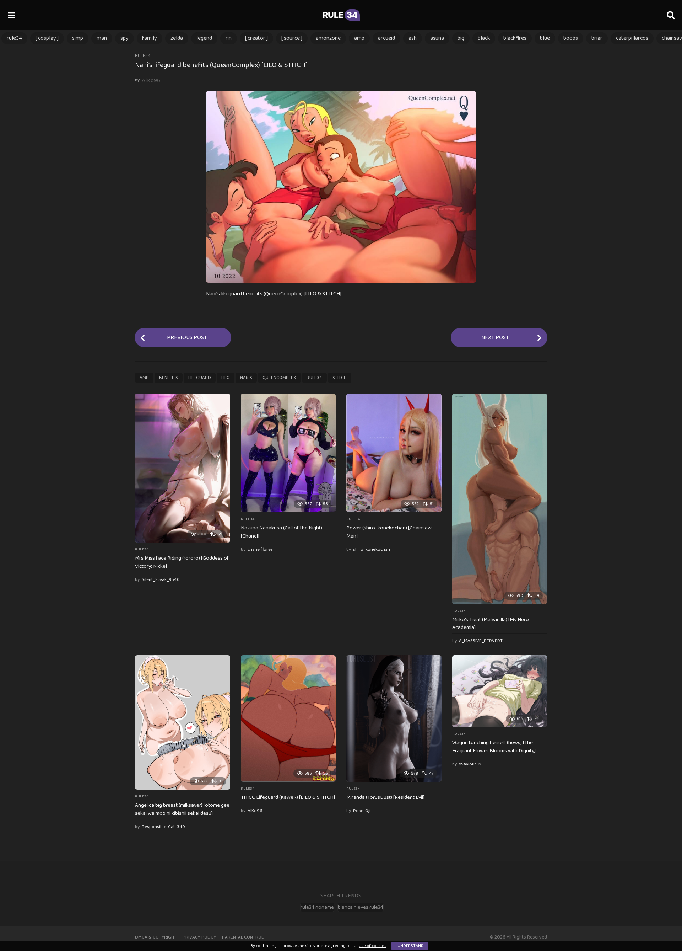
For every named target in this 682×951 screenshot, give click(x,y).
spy (124, 38)
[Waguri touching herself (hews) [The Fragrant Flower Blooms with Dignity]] (499, 691)
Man (102, 38)
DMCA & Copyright (156, 937)
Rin (229, 38)
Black (484, 38)
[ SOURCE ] (291, 38)
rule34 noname (317, 907)
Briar (596, 38)
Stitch (339, 377)
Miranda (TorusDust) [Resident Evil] (385, 797)
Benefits (168, 377)
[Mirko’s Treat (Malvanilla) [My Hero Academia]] (499, 499)
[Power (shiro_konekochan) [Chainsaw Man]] (394, 453)
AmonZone (328, 38)
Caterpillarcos (632, 38)
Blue (545, 38)
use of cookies (372, 945)
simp (77, 38)
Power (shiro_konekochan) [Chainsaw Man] (389, 532)
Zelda (176, 38)
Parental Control (243, 937)
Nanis (246, 377)
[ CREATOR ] (256, 38)
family (149, 38)
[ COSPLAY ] (47, 38)
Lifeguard (199, 377)
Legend (204, 38)
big (461, 38)
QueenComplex (279, 377)
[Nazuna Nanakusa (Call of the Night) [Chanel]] (288, 453)
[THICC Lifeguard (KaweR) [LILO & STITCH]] (288, 718)
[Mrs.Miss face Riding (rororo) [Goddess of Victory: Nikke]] (182, 468)
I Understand (410, 945)
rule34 (14, 38)
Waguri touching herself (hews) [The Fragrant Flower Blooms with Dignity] (494, 746)
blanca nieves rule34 (360, 907)
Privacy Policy (199, 937)
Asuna (437, 38)
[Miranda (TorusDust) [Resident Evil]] (394, 718)
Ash (412, 38)
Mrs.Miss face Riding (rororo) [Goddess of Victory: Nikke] (182, 562)
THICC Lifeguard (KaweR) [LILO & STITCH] (288, 797)
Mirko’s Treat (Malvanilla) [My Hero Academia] (490, 623)
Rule (340, 15)
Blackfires (514, 38)
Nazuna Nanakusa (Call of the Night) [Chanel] (281, 532)
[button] (11, 15)
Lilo (225, 377)
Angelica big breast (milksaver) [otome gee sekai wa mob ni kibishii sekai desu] (182, 809)
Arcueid (386, 38)
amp (359, 38)
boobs (570, 38)
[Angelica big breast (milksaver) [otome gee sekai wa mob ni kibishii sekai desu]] (182, 722)
